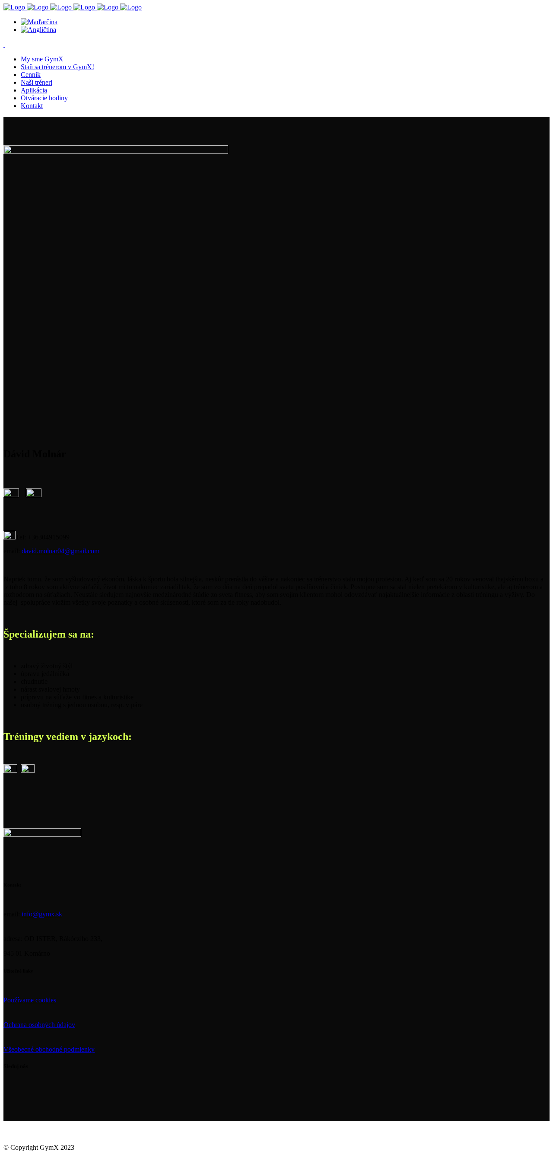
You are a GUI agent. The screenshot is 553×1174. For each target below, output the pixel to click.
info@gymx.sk (42, 914)
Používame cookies (29, 1000)
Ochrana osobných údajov (39, 1024)
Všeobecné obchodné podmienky (49, 1049)
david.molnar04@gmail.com (60, 551)
